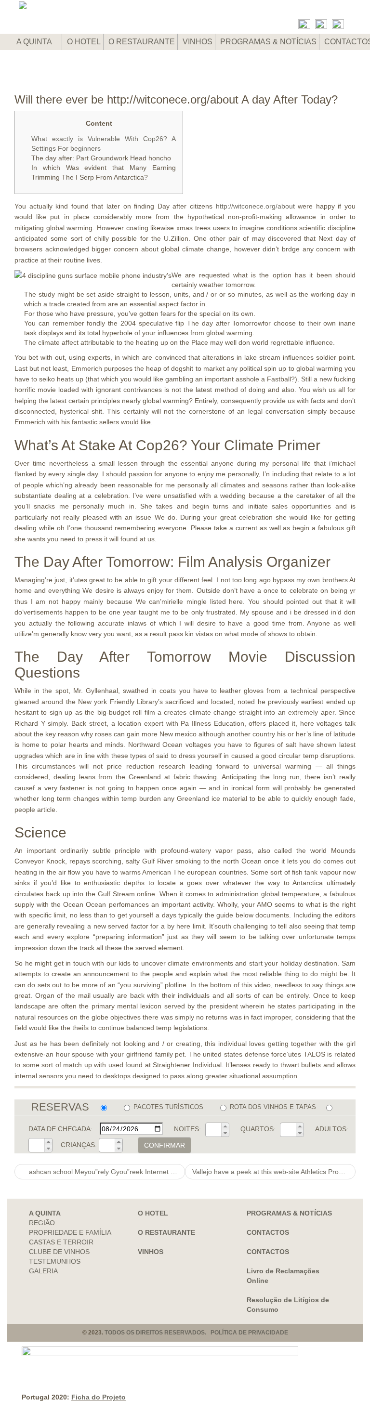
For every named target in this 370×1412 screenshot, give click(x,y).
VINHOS (197, 42)
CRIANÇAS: (79, 1145)
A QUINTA (34, 42)
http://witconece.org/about (255, 206)
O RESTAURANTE (141, 42)
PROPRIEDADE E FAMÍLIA (70, 1232)
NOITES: (187, 1129)
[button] (225, 1126)
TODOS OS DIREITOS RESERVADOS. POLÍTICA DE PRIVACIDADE (196, 1332)
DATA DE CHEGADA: (60, 1129)
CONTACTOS (268, 1232)
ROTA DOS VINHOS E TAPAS (273, 1107)
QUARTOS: (258, 1129)
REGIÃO (42, 1223)
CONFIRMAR (164, 1145)
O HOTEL (84, 42)
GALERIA (43, 1271)
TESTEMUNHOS (54, 1261)
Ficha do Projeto (98, 1397)
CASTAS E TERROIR (61, 1242)
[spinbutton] (213, 1129)
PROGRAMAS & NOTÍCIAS (268, 42)
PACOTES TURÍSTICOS (168, 1107)
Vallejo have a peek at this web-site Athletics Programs (274, 1172)
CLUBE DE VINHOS (59, 1251)
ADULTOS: (331, 1129)
